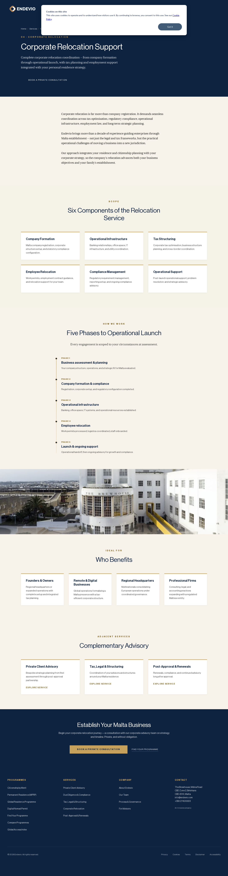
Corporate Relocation (73, 809)
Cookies (176, 855)
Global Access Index (17, 830)
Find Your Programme (17, 816)
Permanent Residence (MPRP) (21, 795)
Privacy (164, 855)
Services (33, 29)
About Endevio (126, 788)
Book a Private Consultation (47, 80)
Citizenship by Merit (16, 788)
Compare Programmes (18, 823)
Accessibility (215, 855)
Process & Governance (130, 802)
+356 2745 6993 (183, 801)
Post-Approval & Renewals (75, 816)
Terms (187, 855)
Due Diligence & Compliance (76, 795)
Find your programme (145, 749)
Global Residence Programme (21, 802)
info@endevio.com (184, 798)
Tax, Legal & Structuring (74, 802)
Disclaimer (200, 855)
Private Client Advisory (74, 788)
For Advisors (125, 809)
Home (23, 29)
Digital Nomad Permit (17, 809)
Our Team (124, 795)
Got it (170, 26)
